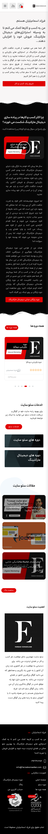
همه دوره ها (40, 789)
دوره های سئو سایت (26, 440)
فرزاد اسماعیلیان (11, 370)
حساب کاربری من (15, 789)
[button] (24, 147)
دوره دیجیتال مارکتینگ (13, 780)
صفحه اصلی (41, 780)
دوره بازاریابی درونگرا (34, 362)
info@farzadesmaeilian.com (28, 767)
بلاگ (21, 784)
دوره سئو (42, 784)
